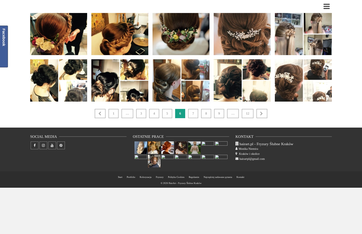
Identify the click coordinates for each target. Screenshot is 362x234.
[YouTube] (52, 145)
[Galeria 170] (181, 147)
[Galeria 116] (148, 46)
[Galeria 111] (148, 93)
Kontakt (240, 177)
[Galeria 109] (271, 93)
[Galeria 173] (140, 147)
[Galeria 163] (167, 161)
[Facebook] (35, 145)
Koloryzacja (145, 177)
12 (247, 113)
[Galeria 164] (154, 161)
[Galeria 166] (221, 147)
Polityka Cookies (176, 177)
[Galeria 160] (208, 161)
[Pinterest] (61, 145)
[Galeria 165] (140, 161)
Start (120, 177)
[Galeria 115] (209, 46)
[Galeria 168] (208, 147)
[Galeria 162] (181, 161)
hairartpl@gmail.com (252, 158)
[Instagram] (43, 145)
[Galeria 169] (194, 147)
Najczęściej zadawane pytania (218, 177)
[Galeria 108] (332, 93)
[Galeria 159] (221, 161)
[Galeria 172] (154, 147)
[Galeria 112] (87, 93)
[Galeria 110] (209, 93)
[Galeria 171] (167, 147)
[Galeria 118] (87, 46)
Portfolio (131, 177)
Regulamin (194, 177)
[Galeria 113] (332, 46)
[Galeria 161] (194, 161)
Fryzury (160, 177)
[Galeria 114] (271, 46)
